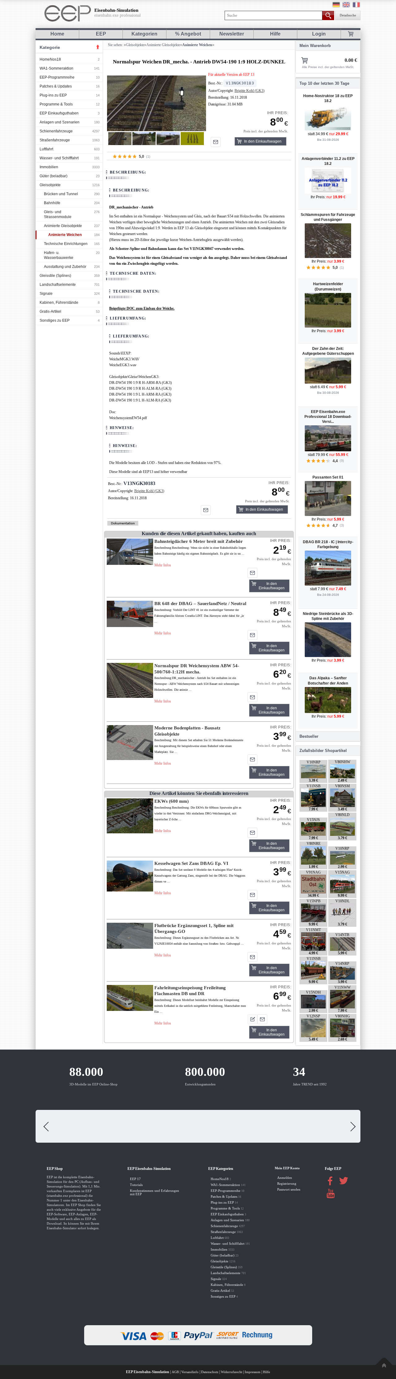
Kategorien (144, 34)
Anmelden (284, 1177)
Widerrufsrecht (231, 1372)
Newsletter (231, 34)
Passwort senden (288, 1189)
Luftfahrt (46, 149)
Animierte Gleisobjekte (63, 226)
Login (319, 34)
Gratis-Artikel (50, 311)
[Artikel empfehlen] (216, 142)
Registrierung (286, 1183)
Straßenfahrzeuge (55, 140)
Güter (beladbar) (53, 176)
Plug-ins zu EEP (53, 95)
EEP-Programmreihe (57, 77)
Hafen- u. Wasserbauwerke (58, 255)
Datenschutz (209, 1372)
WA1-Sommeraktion (56, 68)
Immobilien (49, 167)
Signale (46, 293)
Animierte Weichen (65, 235)
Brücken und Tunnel (61, 194)
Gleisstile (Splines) (55, 275)
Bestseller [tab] (308, 736)
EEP (101, 34)
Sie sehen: (115, 45)
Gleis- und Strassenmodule (57, 214)
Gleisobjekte (50, 185)
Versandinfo (190, 1372)
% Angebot (188, 34)
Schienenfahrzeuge (56, 131)
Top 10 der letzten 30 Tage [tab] (324, 83)
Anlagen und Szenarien (60, 122)
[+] (156, 103)
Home (57, 34)
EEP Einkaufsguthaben (59, 113)
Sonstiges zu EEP (55, 320)
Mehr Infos (162, 565)
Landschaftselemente (58, 284)
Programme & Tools (56, 104)
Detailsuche (348, 15)
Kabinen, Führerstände (59, 302)
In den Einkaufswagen (263, 141)
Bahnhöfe (52, 203)
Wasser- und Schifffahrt (59, 158)
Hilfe (275, 34)
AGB (175, 1372)
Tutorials (136, 1185)
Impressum (252, 1372)
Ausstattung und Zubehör (65, 266)
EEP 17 (135, 1179)
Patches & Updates (56, 86)
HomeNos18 (50, 59)
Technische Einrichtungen (66, 244)
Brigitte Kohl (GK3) (250, 90)
